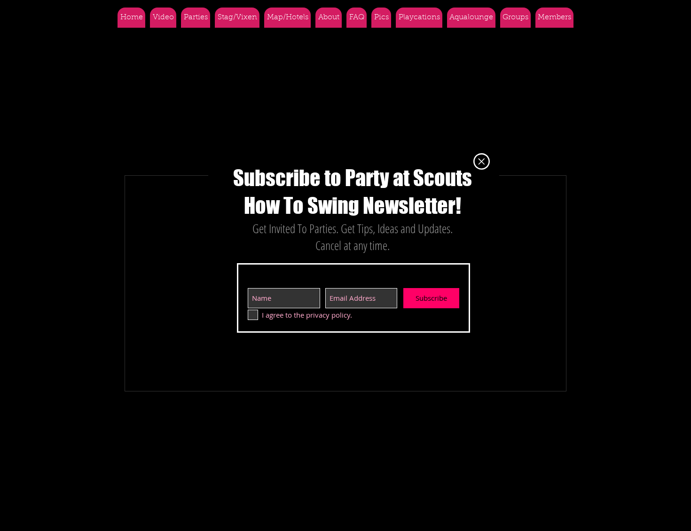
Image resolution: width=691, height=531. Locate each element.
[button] (481, 161)
